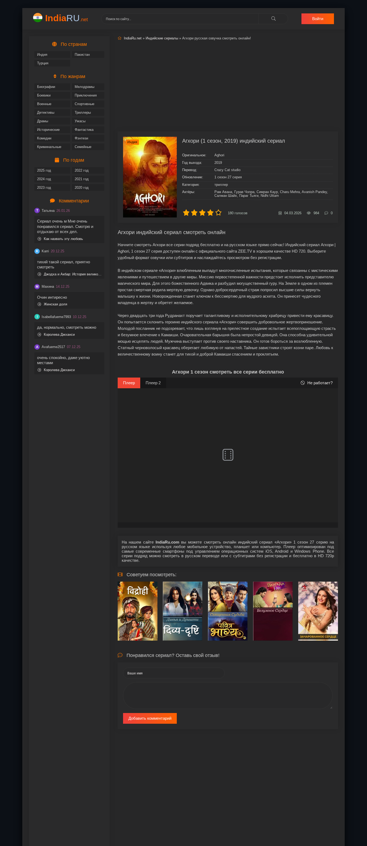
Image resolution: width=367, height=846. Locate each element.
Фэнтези (81, 138)
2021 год (82, 179)
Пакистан (82, 55)
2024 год (44, 179)
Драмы (42, 121)
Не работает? (320, 382)
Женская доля (55, 304)
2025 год (44, 170)
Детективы (45, 112)
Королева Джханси (59, 334)
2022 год (82, 170)
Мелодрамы (84, 87)
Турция (42, 63)
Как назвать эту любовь (63, 239)
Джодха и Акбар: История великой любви (73, 274)
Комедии (44, 138)
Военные (44, 104)
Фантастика (84, 130)
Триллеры (83, 112)
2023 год (44, 188)
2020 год (82, 188)
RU (66, 18)
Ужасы (80, 121)
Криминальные (49, 147)
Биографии (46, 87)
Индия (42, 55)
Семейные (83, 147)
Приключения (86, 95)
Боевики (44, 95)
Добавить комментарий (149, 718)
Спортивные (84, 104)
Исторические (48, 130)
